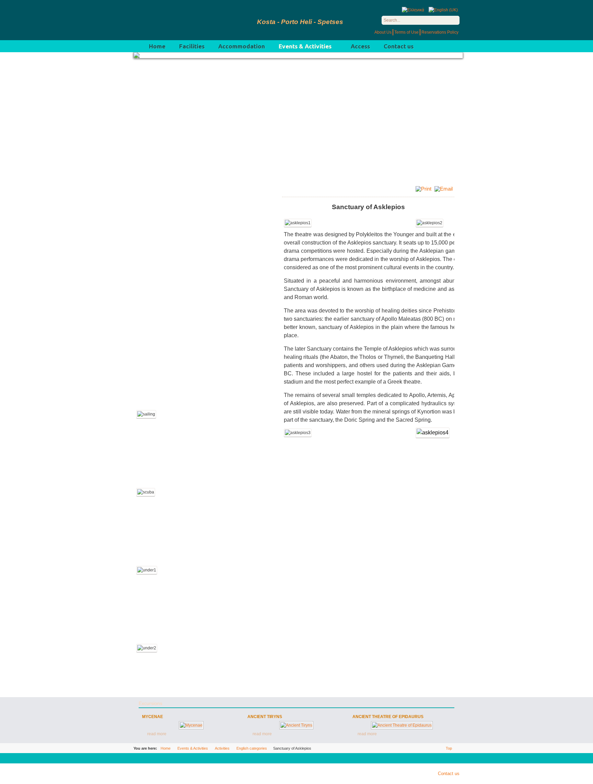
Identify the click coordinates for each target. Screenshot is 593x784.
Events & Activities (192, 748)
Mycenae (152, 716)
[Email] (444, 189)
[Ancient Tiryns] (296, 725)
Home (166, 748)
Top (449, 748)
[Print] (424, 189)
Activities (222, 748)
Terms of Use (406, 32)
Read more (156, 733)
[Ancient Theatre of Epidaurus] (401, 725)
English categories (251, 748)
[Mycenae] (191, 725)
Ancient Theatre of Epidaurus (387, 716)
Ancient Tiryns (264, 716)
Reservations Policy (439, 32)
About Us (383, 32)
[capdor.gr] (188, 20)
